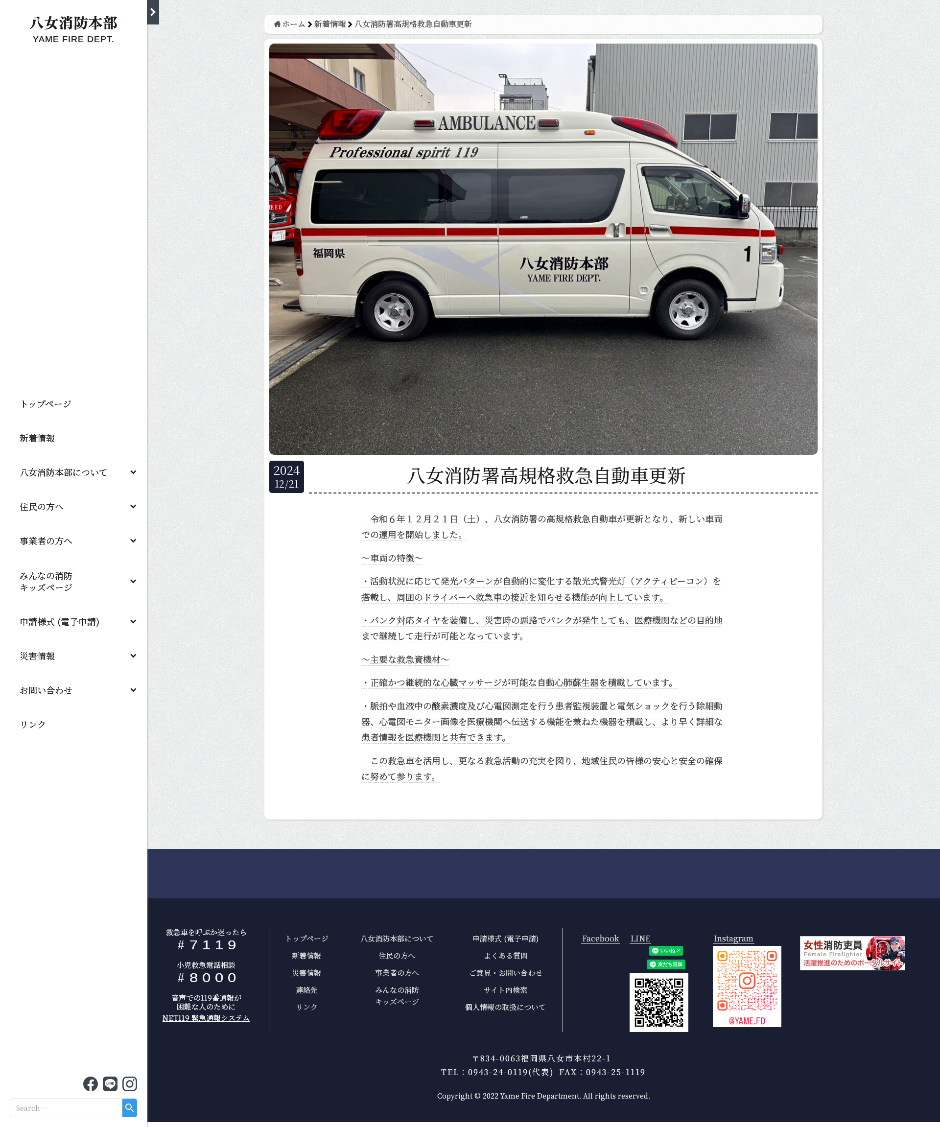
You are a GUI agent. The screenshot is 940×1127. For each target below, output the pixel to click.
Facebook (600, 939)
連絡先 (307, 990)
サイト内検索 (505, 990)
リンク (33, 724)
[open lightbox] (747, 986)
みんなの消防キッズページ (397, 996)
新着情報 (37, 437)
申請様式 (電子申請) (59, 621)
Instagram (733, 939)
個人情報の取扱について (505, 1007)
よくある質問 (506, 955)
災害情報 (37, 655)
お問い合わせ (46, 689)
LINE (640, 939)
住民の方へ (42, 506)
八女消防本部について (64, 472)
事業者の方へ (46, 540)
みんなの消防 (50, 581)
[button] (73, 472)
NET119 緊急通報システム (206, 1017)
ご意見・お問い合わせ (505, 972)
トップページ (45, 403)
